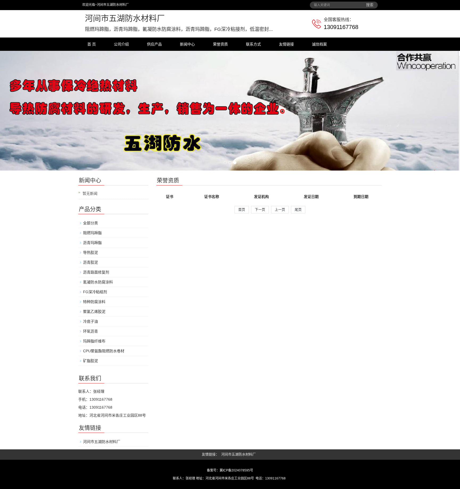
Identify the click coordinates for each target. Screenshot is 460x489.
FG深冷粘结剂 (95, 292)
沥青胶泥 (90, 262)
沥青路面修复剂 (96, 272)
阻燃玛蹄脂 (92, 233)
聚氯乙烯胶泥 (94, 311)
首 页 (91, 44)
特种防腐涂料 (94, 302)
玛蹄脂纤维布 (94, 341)
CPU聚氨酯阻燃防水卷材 (103, 351)
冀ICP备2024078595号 (236, 470)
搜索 (369, 5)
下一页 (260, 210)
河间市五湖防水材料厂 (101, 442)
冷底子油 (90, 321)
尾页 (298, 210)
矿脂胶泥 (90, 361)
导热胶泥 (90, 252)
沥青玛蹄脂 (92, 243)
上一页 (280, 210)
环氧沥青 (90, 331)
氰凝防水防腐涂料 (98, 282)
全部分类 (90, 223)
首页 (241, 210)
